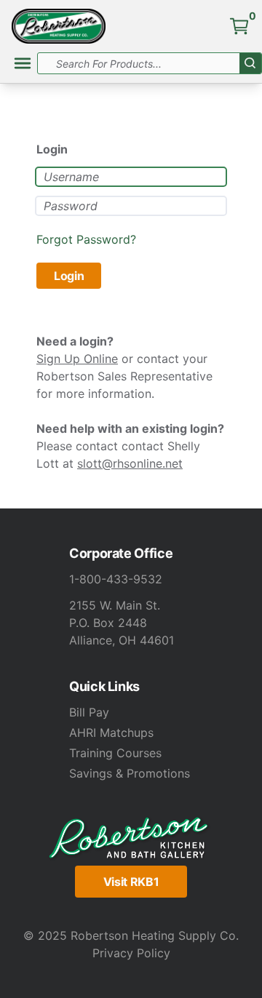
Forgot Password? (86, 239)
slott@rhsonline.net (130, 463)
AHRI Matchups (111, 732)
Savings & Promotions (129, 773)
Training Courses (115, 753)
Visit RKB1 (131, 881)
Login (69, 275)
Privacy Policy (131, 953)
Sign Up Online (77, 358)
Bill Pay (89, 712)
